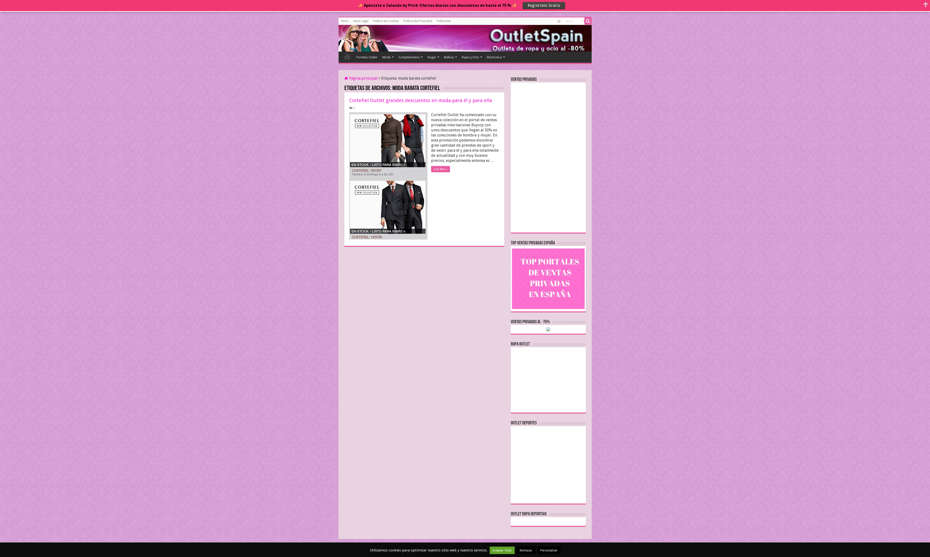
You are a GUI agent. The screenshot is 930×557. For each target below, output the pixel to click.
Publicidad (444, 21)
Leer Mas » (440, 169)
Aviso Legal (360, 21)
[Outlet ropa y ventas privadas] (360, 37)
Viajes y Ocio (470, 57)
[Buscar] (588, 21)
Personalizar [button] (549, 550)
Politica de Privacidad (417, 21)
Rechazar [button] (526, 550)
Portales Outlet (366, 57)
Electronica (494, 57)
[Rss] (559, 21)
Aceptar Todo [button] (502, 550)
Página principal (363, 78)
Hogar (431, 57)
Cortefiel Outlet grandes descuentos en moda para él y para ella (420, 100)
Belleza (449, 57)
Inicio (345, 21)
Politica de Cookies (386, 21)
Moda (386, 57)
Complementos (409, 57)
